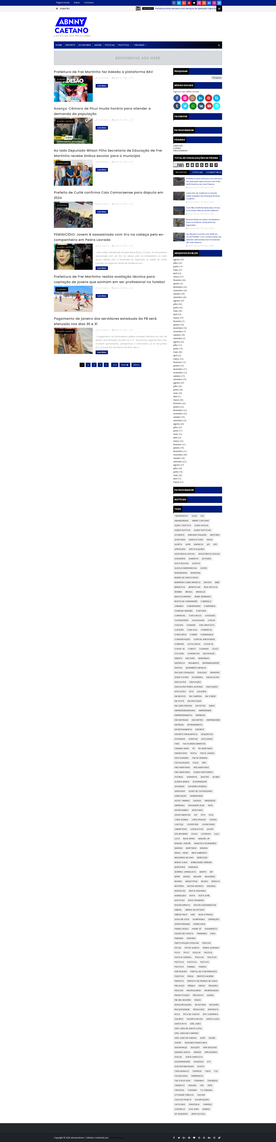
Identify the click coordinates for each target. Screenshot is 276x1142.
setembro (177, 297)
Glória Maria (182, 781)
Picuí (186, 952)
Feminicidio (181, 753)
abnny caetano (200, 520)
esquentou (207, 734)
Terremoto (197, 1076)
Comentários (214, 173)
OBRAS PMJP (181, 914)
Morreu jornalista (185, 872)
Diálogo (202, 672)
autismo (206, 558)
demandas (203, 658)
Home (59, 45)
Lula (216, 834)
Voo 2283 (194, 1109)
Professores (194, 990)
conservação (182, 639)
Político (192, 962)
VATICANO (180, 1104)
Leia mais (101, 86)
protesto (198, 995)
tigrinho (199, 1080)
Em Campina (195, 696)
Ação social (202, 525)
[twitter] (179, 3)
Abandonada (181, 520)
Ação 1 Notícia (66, 121)
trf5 (209, 1085)
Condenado (207, 634)
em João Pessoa (183, 706)
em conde (210, 696)
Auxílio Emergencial (186, 568)
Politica (63, 205)
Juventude (193, 824)
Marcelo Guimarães (205, 843)
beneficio (180, 587)
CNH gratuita (206, 625)
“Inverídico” (181, 516)
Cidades (191, 625)
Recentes (181, 172)
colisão (179, 630)
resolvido (199, 1009)
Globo (216, 777)
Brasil (189, 592)
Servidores (211, 1052)
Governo (180, 786)
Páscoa (206, 943)
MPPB (177, 876)
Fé (194, 748)
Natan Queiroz (195, 886)
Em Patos (201, 706)
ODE (193, 914)
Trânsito (180, 1085)
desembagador (211, 663)
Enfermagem (213, 720)
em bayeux (180, 696)
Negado (211, 886)
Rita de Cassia (191, 1014)
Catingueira (181, 620)
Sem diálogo (210, 1047)
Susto (200, 1066)
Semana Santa (182, 1052)
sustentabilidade (184, 1066)
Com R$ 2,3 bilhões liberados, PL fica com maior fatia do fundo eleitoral (203, 209)
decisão (190, 658)
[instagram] (214, 3)
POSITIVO (179, 976)
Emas (212, 706)
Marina (178, 848)
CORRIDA (179, 644)
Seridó (197, 1052)
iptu (203, 815)
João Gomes (181, 819)
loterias (206, 834)
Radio (198, 1000)
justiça (179, 824)
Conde (193, 634)
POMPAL (202, 967)
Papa (212, 933)
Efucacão (180, 691)
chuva (211, 620)
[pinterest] (189, 3)
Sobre (77, 2)
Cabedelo (206, 601)
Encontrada (181, 720)
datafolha (209, 653)
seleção (195, 1047)
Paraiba (179, 938)
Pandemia (202, 933)
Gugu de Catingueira (200, 791)
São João (195, 1023)
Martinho (191, 848)
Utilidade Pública (184, 1095)
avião (204, 568)
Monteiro (180, 867)
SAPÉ (202, 1038)
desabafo (193, 663)
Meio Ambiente (199, 853)
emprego (200, 715)
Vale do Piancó (183, 1099)
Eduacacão (212, 677)
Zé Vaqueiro (181, 1114)
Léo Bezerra (181, 834)
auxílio (196, 563)
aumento (193, 558)
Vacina (201, 1095)
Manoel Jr (204, 838)
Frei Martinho (182, 767)
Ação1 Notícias (202, 530)
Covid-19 (180, 649)
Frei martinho (182, 772)
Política (123, 45)
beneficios (195, 587)
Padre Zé (196, 929)
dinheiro (215, 672)
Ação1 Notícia (182, 530)
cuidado (204, 649)
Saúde (98, 45)
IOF (196, 815)
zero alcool (198, 1114)
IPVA (211, 815)
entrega (179, 725)
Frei (204, 762)
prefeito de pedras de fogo (202, 981)
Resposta (213, 1009)
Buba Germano (203, 596)
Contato (177, 148)
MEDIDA (204, 848)
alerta (178, 544)
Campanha (209, 606)
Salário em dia (195, 1019)
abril (175, 273)
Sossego (199, 1061)
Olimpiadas (199, 919)
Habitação (180, 796)
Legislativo (197, 829)
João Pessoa (199, 819)
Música (216, 881)
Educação (64, 163)
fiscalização (182, 762)
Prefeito (179, 981)
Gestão (205, 777)
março (176, 276)
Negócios (180, 891)
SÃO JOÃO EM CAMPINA (186, 1033)
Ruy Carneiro (210, 1014)
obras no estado (194, 910)
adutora (215, 535)
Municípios (192, 881)
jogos (213, 819)
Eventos (193, 739)
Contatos (89, 2)
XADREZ (206, 1109)
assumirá (180, 558)
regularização (183, 1005)
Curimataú (194, 653)
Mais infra (189, 838)
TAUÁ (207, 1071)
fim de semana (200, 758)
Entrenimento (194, 725)
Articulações (196, 549)
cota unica (194, 644)
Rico (177, 1014)
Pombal (191, 967)
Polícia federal (183, 957)
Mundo (178, 881)
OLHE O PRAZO (206, 914)
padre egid (199, 924)
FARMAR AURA (182, 748)
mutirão (179, 886)
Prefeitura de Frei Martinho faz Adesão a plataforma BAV (103, 72)
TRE (202, 1085)
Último (136, 364)
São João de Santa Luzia (188, 1028)
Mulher (197, 876)
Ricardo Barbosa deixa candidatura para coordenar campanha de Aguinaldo (203, 222)
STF (209, 1061)
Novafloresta (182, 905)
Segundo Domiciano (196, 1042)
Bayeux (208, 582)
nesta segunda (197, 891)
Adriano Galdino (197, 535)
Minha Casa (181, 862)
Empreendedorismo (185, 710)
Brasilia (200, 592)
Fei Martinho (205, 748)
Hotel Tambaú (182, 800)
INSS (210, 805)
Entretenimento (183, 729)
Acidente (179, 535)
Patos (178, 948)
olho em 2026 (182, 919)
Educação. (212, 687)
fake (177, 743)
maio (175, 269)
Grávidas (180, 791)
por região (181, 971)
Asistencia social (185, 554)
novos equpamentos (205, 905)
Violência (180, 1109)
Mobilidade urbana (201, 862)
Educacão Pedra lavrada (189, 687)
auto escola (182, 563)
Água (210, 539)
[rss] (204, 3)
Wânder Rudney (116, 1137)
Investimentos (183, 815)
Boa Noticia (210, 587)
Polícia (208, 952)
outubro (177, 293)
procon (179, 990)
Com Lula (192, 630)
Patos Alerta (192, 948)
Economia (85, 45)
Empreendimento (183, 715)
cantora (201, 611)
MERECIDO (202, 857)
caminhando (194, 606)
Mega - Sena (181, 853)
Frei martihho (201, 767)
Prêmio (191, 986)
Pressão (213, 986)
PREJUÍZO (179, 986)
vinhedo (207, 1104)
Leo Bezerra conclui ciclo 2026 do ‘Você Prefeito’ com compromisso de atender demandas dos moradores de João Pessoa (203, 238)
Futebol (179, 777)
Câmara (179, 606)
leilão (210, 829)
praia (190, 976)
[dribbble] (199, 3)
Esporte (70, 45)
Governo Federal (197, 786)
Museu (204, 881)
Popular (198, 172)
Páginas (139, 45)
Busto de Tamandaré (186, 601)
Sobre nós (178, 145)
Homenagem (196, 796)
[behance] (209, 3)
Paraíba (191, 938)
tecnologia (181, 1076)
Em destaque (194, 701)
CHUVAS (179, 625)
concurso (180, 634)
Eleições (201, 691)
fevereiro (177, 280)
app (215, 544)
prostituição (182, 995)
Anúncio (198, 544)
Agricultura (196, 539)
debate (178, 658)
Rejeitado (200, 1005)
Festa (194, 753)
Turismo (192, 1090)
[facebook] (174, 3)
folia (196, 762)
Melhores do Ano (184, 857)
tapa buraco (124, 8)
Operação (213, 919)
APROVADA (180, 549)
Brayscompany (183, 596)
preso (202, 986)
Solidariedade (182, 1061)
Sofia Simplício (194, 1057)
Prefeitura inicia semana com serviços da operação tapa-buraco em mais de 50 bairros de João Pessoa (184, 8)
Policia (197, 952)
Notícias (180, 900)
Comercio (206, 630)
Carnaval (180, 615)
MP (211, 872)
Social (178, 1057)
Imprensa (180, 805)
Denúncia (180, 663)
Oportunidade (182, 924)
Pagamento (211, 929)
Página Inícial (62, 2)
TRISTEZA (179, 1090)
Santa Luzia (212, 1019)
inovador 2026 (196, 805)
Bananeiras (181, 573)
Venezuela (194, 1104)
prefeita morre (205, 976)
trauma (192, 1085)
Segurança (181, 1047)
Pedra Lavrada (211, 948)
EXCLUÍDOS (207, 739)
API (208, 544)
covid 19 (208, 644)
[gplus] (184, 3)
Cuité (215, 649)
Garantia (192, 777)
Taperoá (197, 1071)
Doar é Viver (181, 677)
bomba (178, 592)
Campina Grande (184, 611)
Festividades (182, 758)
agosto (176, 259)
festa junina (207, 753)
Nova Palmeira (196, 900)
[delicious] (219, 3)
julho (175, 263)
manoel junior (183, 843)
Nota (192, 895)
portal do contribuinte (203, 971)
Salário (179, 1019)
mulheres (210, 876)
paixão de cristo (184, 933)
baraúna (196, 573)
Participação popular (187, 943)
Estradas (180, 739)
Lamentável (181, 829)
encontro (197, 720)
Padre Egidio (181, 929)
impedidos (210, 800)
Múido (186, 876)
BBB (217, 582)
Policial (110, 45)
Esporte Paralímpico (186, 734)
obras (178, 910)
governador (200, 781)
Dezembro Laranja (196, 668)
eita (191, 691)
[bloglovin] (194, 3)
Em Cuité (179, 701)
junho (176, 266)
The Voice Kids (182, 1080)
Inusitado (197, 810)
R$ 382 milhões (183, 1000)
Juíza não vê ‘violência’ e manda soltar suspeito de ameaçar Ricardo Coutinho (203, 196)
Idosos (197, 800)
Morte (203, 872)
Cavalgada (198, 620)
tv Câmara (206, 1090)
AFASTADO (180, 539)
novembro (178, 290)
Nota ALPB (204, 895)
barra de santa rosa (186, 577)
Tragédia (212, 1080)
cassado (210, 615)
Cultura (179, 653)
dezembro (178, 287)
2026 (194, 516)
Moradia (193, 867)
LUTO (177, 838)
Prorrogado (212, 990)
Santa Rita (181, 1023)
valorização (202, 1099)
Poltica (204, 962)
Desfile (178, 668)
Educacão (180, 682)
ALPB (188, 544)
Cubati (192, 649)
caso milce (195, 615)
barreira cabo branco (187, 582)
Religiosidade (182, 1009)
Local (194, 834)
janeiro (176, 283)
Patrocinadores (180, 150)
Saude (62, 79)
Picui (177, 952)
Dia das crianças (184, 672)
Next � (124, 364)
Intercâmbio (181, 810)
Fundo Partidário (203, 772)
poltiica (179, 967)
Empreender (205, 710)
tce (216, 1071)
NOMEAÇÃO (180, 895)
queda (210, 995)
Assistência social (209, 554)
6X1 (202, 516)
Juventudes (208, 824)
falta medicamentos (194, 743)
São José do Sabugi (186, 1038)
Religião (214, 1005)
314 (114, 364)
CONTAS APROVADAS (204, 639)
